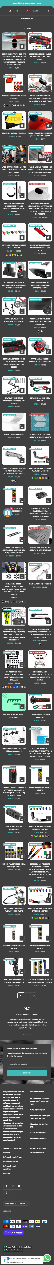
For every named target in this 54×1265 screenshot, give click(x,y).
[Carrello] (49, 11)
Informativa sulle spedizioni (9, 1167)
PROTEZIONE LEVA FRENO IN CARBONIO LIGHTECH (40, 828)
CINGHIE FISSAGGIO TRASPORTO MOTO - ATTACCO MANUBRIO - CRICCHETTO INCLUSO (40, 676)
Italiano (22, 1203)
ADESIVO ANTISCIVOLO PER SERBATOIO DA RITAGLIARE (40, 548)
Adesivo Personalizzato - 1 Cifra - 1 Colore (14, 97)
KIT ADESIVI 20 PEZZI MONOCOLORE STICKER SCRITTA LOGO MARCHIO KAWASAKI (14, 676)
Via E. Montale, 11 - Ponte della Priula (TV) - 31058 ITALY (39, 1101)
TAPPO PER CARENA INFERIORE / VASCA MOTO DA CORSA (40, 134)
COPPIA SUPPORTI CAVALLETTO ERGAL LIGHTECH (14, 246)
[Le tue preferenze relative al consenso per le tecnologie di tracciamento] (4, 1260)
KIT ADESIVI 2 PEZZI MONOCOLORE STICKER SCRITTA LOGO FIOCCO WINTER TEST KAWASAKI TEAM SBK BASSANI (14, 589)
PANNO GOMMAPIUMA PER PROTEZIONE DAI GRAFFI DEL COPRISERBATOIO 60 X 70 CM (40, 98)
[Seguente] (33, 995)
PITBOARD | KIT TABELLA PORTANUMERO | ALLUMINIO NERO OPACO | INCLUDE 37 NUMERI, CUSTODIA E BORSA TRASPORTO (14, 634)
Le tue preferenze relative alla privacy (25, 1258)
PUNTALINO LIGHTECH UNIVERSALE (14, 828)
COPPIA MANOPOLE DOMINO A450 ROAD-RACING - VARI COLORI (40, 56)
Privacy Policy (11, 1247)
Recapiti (6, 1152)
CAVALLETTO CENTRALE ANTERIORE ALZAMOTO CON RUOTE (14, 400)
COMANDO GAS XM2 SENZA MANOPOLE (40, 399)
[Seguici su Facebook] (6, 1186)
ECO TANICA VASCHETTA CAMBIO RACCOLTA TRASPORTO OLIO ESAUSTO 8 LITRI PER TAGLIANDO (40, 512)
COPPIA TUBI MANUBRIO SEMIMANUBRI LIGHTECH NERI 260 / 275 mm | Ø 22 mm (13, 550)
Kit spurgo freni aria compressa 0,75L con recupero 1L (14, 749)
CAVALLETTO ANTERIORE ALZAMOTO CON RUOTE (14, 909)
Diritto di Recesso (37, 1152)
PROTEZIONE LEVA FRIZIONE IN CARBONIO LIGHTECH (40, 909)
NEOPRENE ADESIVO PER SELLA (14, 133)
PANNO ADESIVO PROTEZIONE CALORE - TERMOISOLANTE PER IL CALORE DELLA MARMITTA (40, 169)
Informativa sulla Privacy (12, 1157)
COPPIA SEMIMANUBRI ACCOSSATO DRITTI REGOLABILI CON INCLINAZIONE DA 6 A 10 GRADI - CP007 (40, 633)
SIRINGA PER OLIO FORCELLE (40, 584)
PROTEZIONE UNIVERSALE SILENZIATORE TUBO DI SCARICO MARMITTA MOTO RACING (14, 207)
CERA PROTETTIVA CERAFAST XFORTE (14, 947)
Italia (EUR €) (9, 1203)
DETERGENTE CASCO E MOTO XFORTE (40, 788)
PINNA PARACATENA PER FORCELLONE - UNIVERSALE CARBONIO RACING (40, 285)
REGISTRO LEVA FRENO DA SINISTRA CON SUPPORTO (14, 980)
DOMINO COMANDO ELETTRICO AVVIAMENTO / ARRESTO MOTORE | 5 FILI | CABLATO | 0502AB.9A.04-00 (14, 791)
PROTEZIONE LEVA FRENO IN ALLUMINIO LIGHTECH (40, 469)
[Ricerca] (10, 11)
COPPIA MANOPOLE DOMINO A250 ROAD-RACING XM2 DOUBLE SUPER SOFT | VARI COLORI (14, 363)
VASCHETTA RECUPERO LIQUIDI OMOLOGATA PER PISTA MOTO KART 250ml (14, 169)
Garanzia (6, 1173)
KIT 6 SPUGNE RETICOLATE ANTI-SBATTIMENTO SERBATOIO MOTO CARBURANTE (14, 285)
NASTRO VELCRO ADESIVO (14, 434)
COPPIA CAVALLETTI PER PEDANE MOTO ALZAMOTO (14, 320)
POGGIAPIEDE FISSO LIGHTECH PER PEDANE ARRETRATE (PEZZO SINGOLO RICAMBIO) (13, 471)
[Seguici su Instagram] (13, 1186)
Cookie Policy (26, 1247)
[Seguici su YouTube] (19, 1186)
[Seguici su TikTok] (6, 1192)
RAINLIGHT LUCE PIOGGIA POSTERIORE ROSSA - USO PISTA (40, 247)
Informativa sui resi (10, 1161)
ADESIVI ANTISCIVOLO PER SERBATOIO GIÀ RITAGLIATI (40, 435)
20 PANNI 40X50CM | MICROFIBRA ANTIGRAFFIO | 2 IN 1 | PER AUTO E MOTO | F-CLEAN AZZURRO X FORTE (40, 752)
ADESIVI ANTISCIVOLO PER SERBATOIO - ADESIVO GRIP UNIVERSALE (40, 321)
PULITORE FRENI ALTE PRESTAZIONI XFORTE (14, 509)
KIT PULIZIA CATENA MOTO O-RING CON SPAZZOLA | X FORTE (40, 980)
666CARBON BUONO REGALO (14, 715)
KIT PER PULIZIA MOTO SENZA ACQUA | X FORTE (13, 865)
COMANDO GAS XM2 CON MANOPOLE (40, 716)
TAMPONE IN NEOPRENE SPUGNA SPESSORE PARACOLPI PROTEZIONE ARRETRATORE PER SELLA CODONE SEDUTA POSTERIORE (40, 208)
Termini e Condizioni (14, 1250)
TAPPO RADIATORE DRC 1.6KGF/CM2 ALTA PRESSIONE (40, 360)
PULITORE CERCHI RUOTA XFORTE (40, 947)
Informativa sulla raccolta (13, 1262)
